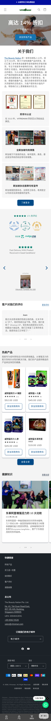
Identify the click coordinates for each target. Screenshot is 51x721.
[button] (5, 9)
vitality (45, 701)
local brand (43, 713)
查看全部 (25, 462)
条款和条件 (18, 688)
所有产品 (8, 564)
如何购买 (8, 576)
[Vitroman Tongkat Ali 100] (25, 281)
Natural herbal (12, 709)
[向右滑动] (31, 339)
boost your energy (13, 699)
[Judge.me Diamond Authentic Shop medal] (14, 226)
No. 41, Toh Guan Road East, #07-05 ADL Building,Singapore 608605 (17, 609)
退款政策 (8, 587)
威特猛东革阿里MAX (35, 440)
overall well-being (21, 702)
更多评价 (45, 305)
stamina (40, 701)
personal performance (26, 708)
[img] (25, 247)
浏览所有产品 (25, 37)
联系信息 (36, 688)
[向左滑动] (20, 339)
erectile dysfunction (7, 702)
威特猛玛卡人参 (12, 439)
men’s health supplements (18, 701)
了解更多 (25, 202)
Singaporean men (29, 711)
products (21, 704)
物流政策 (28, 688)
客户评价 (8, 582)
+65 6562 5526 (12, 620)
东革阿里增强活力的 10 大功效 (24, 513)
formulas (19, 709)
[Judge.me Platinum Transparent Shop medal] (25, 226)
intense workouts (13, 708)
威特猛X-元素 (34, 393)
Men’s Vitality (25, 697)
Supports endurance (28, 709)
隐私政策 (45, 685)
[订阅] (40, 639)
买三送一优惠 (10, 570)
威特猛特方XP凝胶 (13, 393)
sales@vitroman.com (14, 624)
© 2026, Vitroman (9, 685)
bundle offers (18, 713)
